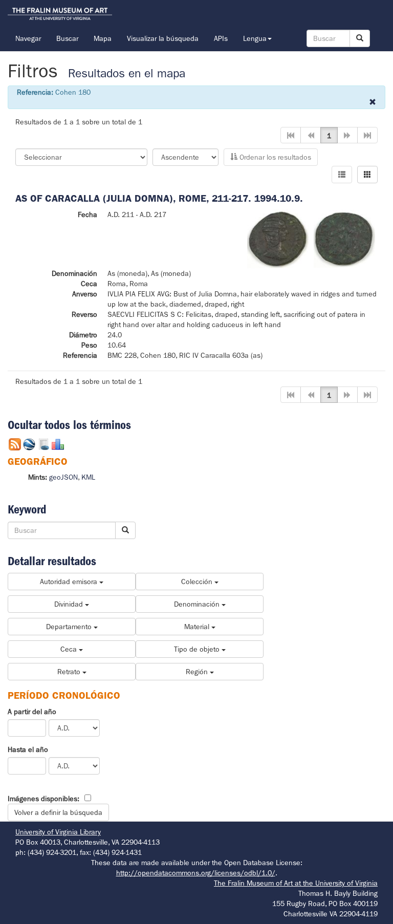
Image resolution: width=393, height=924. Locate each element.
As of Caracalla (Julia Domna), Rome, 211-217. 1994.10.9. (159, 198)
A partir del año (32, 711)
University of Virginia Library (58, 831)
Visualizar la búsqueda (163, 38)
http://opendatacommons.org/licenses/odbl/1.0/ (195, 872)
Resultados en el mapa (126, 73)
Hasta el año (28, 749)
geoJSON (63, 477)
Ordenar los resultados (274, 157)
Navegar (28, 38)
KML (88, 477)
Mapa (103, 38)
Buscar (67, 38)
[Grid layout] (367, 174)
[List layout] (342, 174)
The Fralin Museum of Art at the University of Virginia (296, 883)
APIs (221, 38)
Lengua (255, 38)
